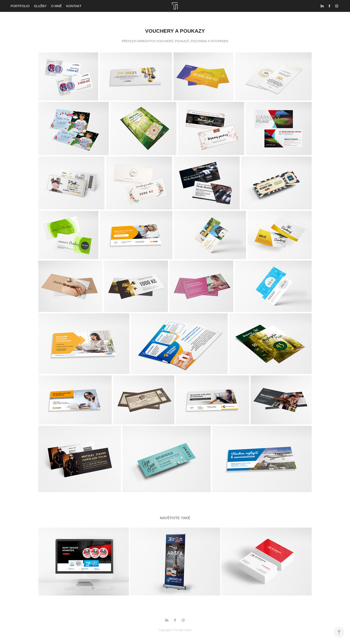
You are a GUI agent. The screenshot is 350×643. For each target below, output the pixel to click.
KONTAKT (73, 6)
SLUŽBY (40, 6)
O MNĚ (56, 6)
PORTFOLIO (20, 6)
